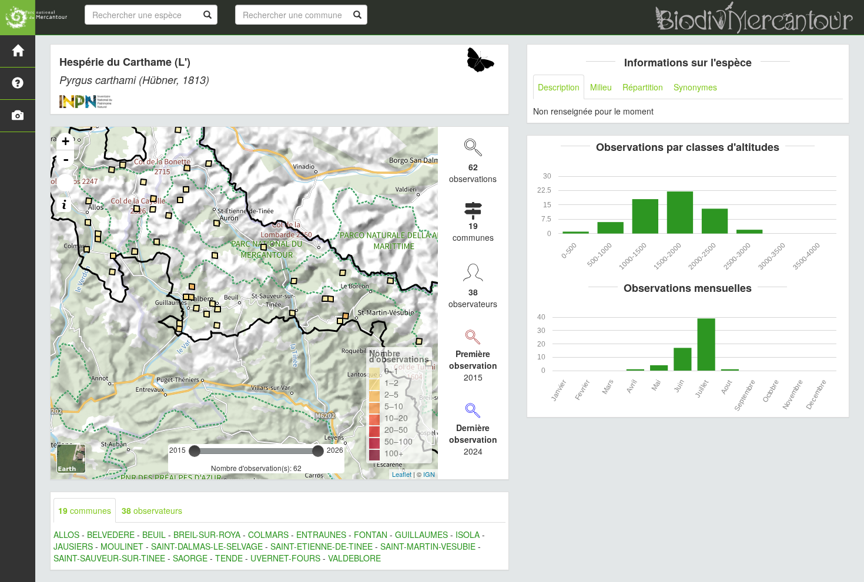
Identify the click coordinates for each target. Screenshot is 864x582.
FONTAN (370, 534)
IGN (429, 474)
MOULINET (122, 546)
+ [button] (65, 141)
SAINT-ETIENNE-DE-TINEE (321, 546)
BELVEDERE (111, 534)
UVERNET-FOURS (285, 558)
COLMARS (268, 534)
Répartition (642, 87)
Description (559, 87)
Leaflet (401, 474)
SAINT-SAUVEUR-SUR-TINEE (109, 558)
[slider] (194, 451)
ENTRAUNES (321, 534)
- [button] (66, 159)
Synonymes (695, 87)
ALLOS (66, 534)
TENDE (229, 558)
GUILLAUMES (421, 534)
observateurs (152, 510)
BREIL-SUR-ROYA (206, 534)
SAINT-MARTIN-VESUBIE (427, 546)
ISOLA (468, 534)
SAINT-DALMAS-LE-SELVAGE (207, 546)
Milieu (601, 87)
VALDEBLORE (354, 558)
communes (84, 510)
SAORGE (190, 558)
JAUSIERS (73, 546)
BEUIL (154, 534)
